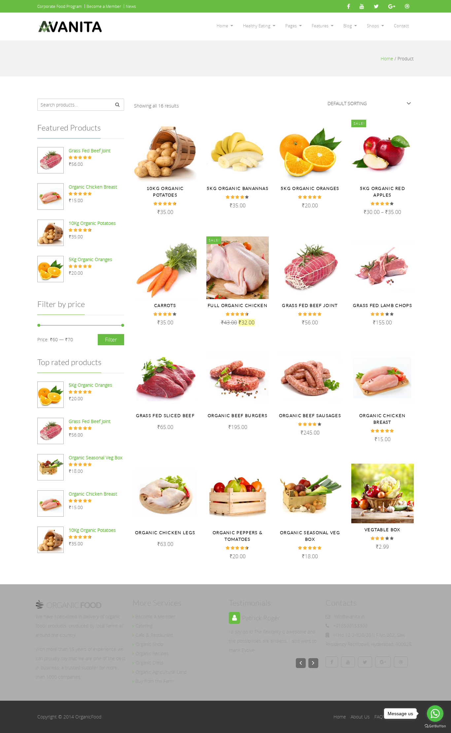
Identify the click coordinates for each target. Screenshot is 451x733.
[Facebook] (348, 6)
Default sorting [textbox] (347, 103)
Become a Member (104, 6)
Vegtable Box (382, 529)
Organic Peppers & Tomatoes (237, 536)
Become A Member (155, 616)
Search (117, 105)
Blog (347, 26)
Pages (291, 26)
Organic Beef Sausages (310, 415)
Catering (144, 626)
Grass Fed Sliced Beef (165, 415)
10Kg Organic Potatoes (165, 192)
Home (222, 26)
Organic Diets (149, 662)
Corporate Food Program (59, 6)
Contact (401, 26)
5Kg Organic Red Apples (382, 192)
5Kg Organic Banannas (237, 188)
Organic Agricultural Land (161, 672)
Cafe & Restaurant (154, 635)
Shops (373, 26)
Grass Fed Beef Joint (310, 305)
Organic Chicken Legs (165, 532)
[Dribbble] (407, 6)
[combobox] (369, 103)
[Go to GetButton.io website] (435, 726)
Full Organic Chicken (237, 305)
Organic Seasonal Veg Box (310, 536)
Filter (111, 339)
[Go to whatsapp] (435, 713)
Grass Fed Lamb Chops (382, 305)
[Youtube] (362, 6)
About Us (360, 717)
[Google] (392, 6)
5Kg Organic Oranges (310, 188)
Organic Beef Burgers (237, 415)
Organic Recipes (152, 653)
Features (320, 26)
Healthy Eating (256, 26)
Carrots (165, 305)
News (131, 6)
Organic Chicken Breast (382, 419)
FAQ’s (380, 717)
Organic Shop (149, 644)
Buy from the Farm (154, 681)
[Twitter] (376, 6)
